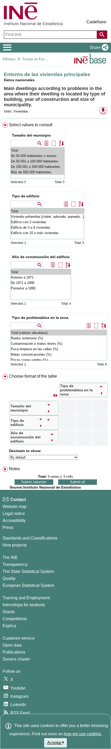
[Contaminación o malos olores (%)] (59, 343)
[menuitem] (55, 246)
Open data (12, 645)
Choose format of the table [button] (33, 376)
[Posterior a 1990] (41, 288)
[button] (98, 47)
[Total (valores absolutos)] (59, 332)
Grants (9, 612)
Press (8, 527)
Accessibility (14, 520)
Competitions (15, 619)
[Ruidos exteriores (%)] (59, 338)
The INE (10, 557)
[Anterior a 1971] (41, 277)
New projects (15, 545)
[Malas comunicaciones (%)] (59, 354)
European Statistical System (28, 585)
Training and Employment (26, 598)
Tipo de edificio (25, 196)
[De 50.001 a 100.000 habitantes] (37, 161)
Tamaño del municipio (31, 135)
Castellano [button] (96, 22)
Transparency (15, 564)
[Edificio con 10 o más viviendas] (47, 233)
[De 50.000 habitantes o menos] (37, 156)
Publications (14, 652)
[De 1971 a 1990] (41, 283)
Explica (9, 626)
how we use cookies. (83, 734)
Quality (9, 578)
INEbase (9, 59)
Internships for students (24, 605)
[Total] (37, 150)
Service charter (16, 659)
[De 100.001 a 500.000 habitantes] (37, 166)
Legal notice (14, 513)
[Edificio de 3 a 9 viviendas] (47, 227)
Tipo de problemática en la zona (40, 318)
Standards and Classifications (30, 538)
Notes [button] (14, 469)
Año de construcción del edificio (41, 257)
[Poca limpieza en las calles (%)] (59, 349)
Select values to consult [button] (30, 125)
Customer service (19, 638)
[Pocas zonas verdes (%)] (59, 360)
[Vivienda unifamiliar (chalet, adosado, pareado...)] (47, 216)
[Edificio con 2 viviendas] (47, 222)
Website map (15, 506)
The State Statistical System (28, 571)
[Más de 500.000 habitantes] (37, 172)
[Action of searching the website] (102, 35)
